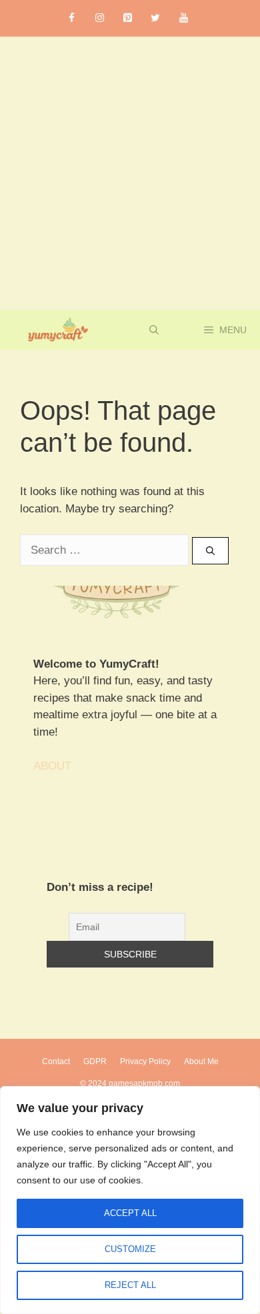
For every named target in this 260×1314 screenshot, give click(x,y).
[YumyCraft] (56, 330)
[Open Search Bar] (154, 330)
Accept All (130, 1213)
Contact (56, 1061)
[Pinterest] (127, 18)
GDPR (95, 1061)
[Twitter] (155, 18)
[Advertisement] (130, 173)
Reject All (130, 1285)
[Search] (210, 551)
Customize (130, 1249)
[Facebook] (71, 18)
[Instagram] (99, 18)
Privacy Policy (145, 1061)
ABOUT (52, 766)
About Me (201, 1061)
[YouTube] (183, 18)
